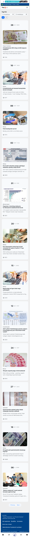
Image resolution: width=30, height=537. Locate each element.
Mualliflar (13, 521)
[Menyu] (27, 7)
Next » (18, 505)
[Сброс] (6, 17)
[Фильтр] (3, 17)
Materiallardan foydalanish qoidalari (12, 527)
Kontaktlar (20, 521)
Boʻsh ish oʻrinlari (7, 524)
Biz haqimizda (6, 521)
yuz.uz (25, 531)
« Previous (12, 505)
